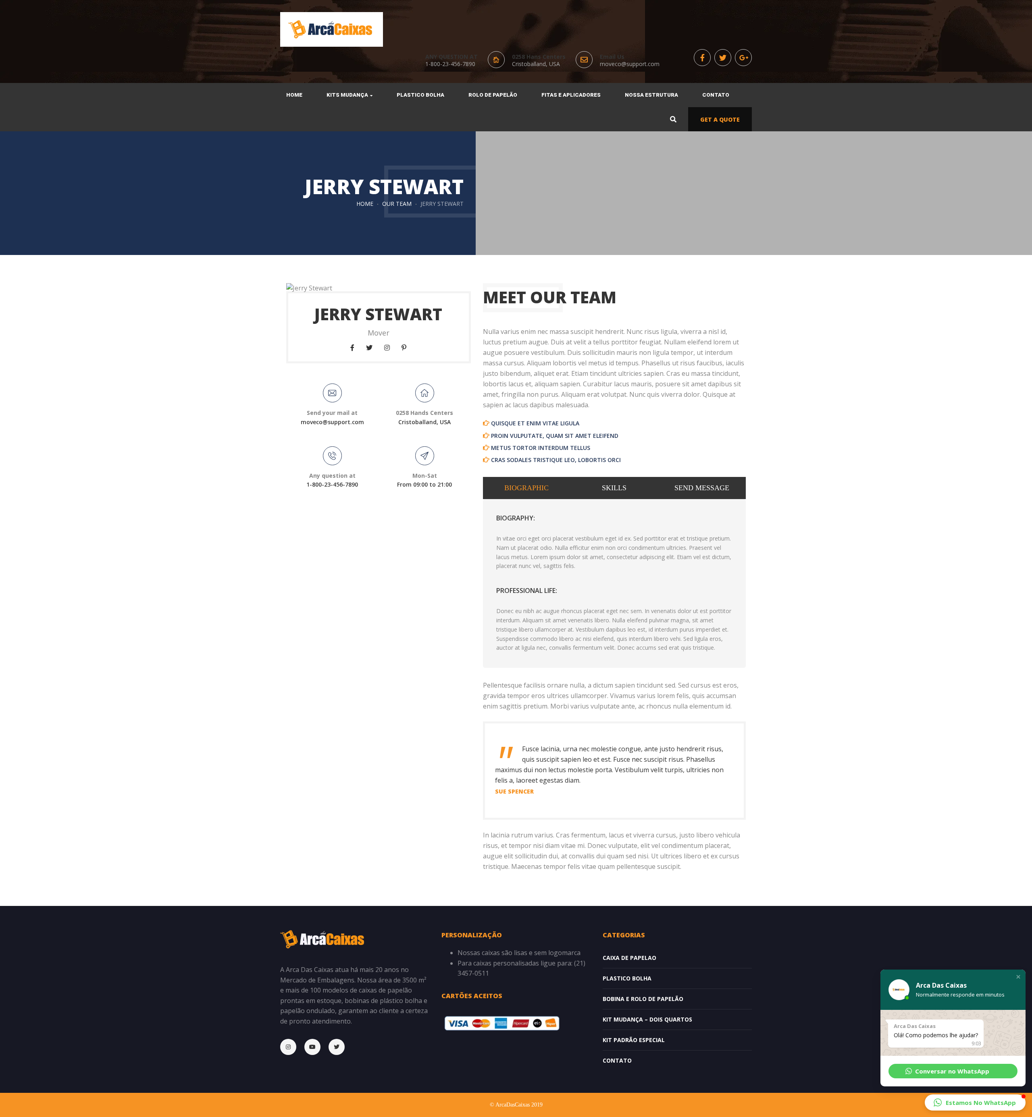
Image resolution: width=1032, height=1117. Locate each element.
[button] (1018, 977)
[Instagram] (292, 1047)
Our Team (397, 203)
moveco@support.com (630, 64)
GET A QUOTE (720, 119)
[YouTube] (316, 1047)
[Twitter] (341, 1047)
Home (364, 203)
